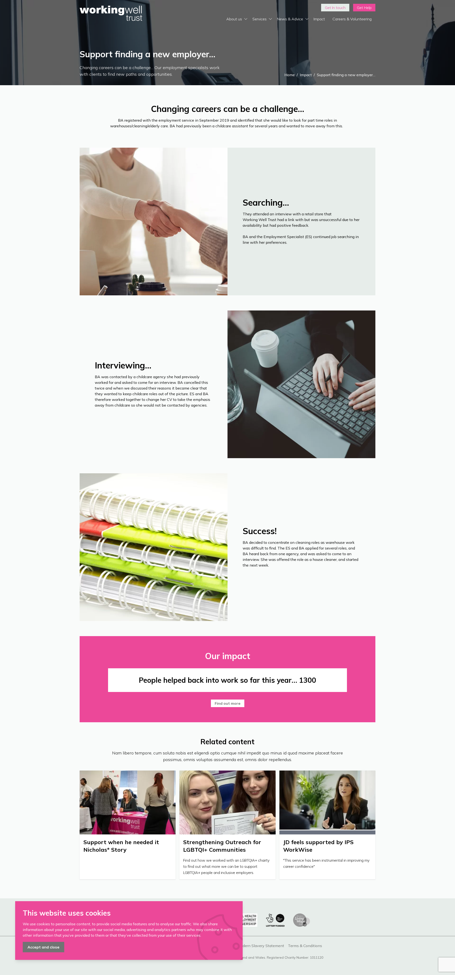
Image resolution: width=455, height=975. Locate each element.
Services (259, 19)
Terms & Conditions (305, 946)
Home (289, 74)
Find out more (228, 703)
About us (234, 19)
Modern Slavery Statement (260, 946)
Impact (319, 19)
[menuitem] (335, 7)
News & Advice (290, 19)
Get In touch (335, 7)
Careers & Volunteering (352, 19)
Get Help (364, 7)
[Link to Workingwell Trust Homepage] (111, 13)
